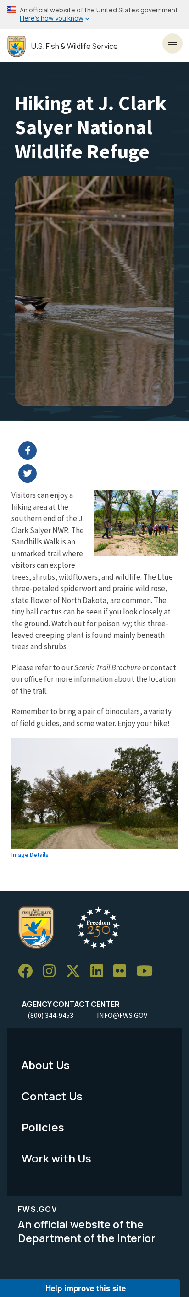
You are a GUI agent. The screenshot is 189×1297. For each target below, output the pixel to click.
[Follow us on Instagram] (52, 971)
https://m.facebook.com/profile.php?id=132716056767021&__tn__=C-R (100, 450)
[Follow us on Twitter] (76, 971)
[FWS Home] (16, 46)
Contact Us (52, 1095)
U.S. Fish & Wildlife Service (74, 46)
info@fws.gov (122, 1015)
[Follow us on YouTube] (147, 971)
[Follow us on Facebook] (28, 971)
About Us (46, 1064)
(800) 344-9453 (50, 1015)
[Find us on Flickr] (123, 971)
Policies (43, 1127)
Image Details (30, 854)
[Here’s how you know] (94, 14)
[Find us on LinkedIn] (100, 971)
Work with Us (56, 1158)
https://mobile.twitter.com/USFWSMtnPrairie (100, 473)
